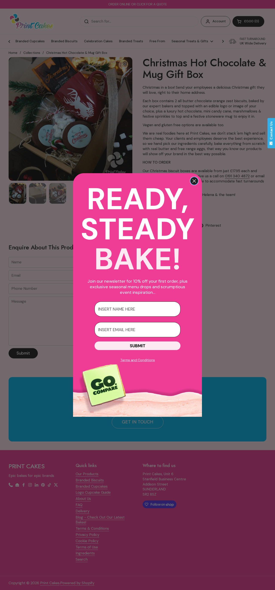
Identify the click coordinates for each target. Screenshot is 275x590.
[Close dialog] (194, 181)
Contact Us (271, 131)
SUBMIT (137, 346)
